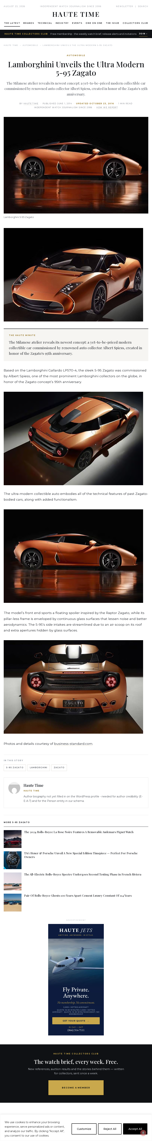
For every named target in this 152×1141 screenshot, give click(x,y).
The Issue (112, 23)
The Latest (12, 23)
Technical (45, 23)
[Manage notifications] (143, 1133)
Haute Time (11, 45)
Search (143, 6)
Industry (62, 23)
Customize (84, 1129)
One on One (94, 23)
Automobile (30, 45)
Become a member (76, 1087)
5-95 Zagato (15, 767)
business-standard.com (73, 744)
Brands (28, 23)
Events (77, 23)
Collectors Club (135, 23)
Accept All (135, 1129)
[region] (76, 1127)
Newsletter (124, 6)
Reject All (109, 1129)
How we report (107, 107)
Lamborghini (38, 767)
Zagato (59, 767)
